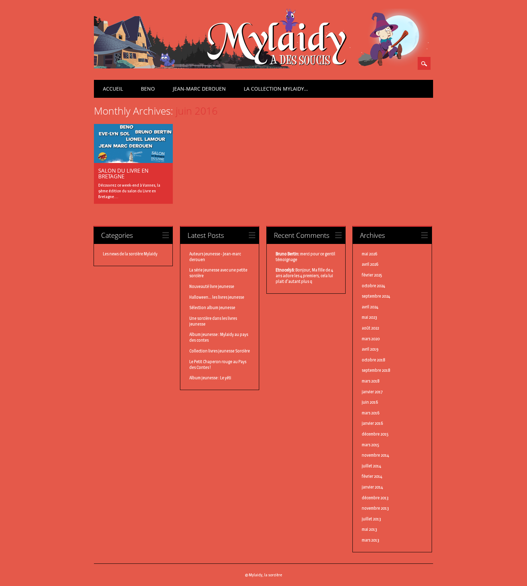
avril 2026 (370, 264)
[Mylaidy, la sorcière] (261, 66)
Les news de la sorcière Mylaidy (130, 253)
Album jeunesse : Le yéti (210, 377)
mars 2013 (370, 540)
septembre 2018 (376, 370)
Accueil (113, 88)
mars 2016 (370, 413)
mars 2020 (371, 338)
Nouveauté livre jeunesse (211, 286)
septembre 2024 (376, 296)
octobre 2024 (373, 285)
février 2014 (372, 476)
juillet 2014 (371, 466)
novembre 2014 (375, 455)
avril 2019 (370, 349)
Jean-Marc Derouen (199, 88)
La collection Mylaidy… (276, 88)
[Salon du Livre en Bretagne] (133, 161)
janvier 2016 (372, 423)
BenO (148, 88)
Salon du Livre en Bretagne (123, 173)
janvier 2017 (372, 391)
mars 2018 (371, 381)
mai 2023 (369, 317)
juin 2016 (370, 402)
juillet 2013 (371, 519)
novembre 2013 (375, 508)
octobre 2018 (373, 359)
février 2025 (372, 275)
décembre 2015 (375, 434)
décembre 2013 (375, 497)
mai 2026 (369, 253)
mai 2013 (369, 529)
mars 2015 (370, 444)
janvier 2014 (372, 487)
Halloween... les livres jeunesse (216, 297)
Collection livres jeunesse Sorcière (219, 351)
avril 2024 (370, 306)
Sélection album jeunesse (212, 307)
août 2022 (370, 328)
